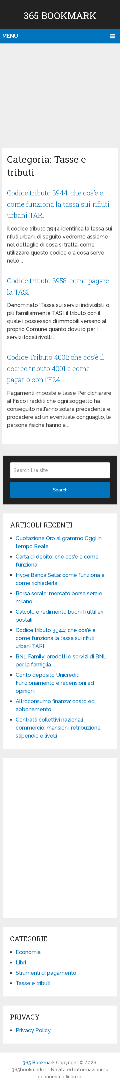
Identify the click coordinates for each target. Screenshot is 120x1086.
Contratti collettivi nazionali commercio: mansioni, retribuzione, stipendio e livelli (59, 728)
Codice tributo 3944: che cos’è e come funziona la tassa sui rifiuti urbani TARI (58, 203)
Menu (10, 36)
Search (60, 489)
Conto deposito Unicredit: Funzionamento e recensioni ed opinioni (55, 683)
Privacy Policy (33, 1030)
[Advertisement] (60, 94)
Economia (28, 952)
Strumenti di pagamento (46, 973)
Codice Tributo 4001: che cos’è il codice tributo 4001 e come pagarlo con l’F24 (55, 368)
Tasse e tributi (33, 983)
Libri (21, 962)
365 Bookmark (60, 15)
